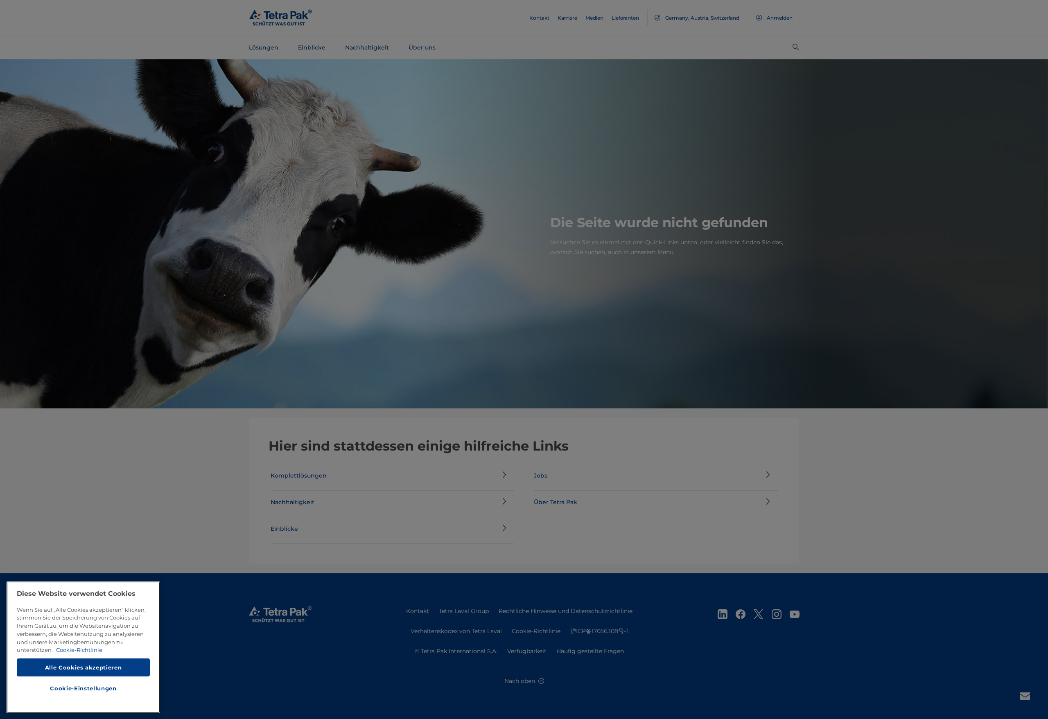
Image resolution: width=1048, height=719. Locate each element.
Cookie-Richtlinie (79, 650)
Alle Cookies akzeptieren (83, 667)
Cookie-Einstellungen (83, 688)
